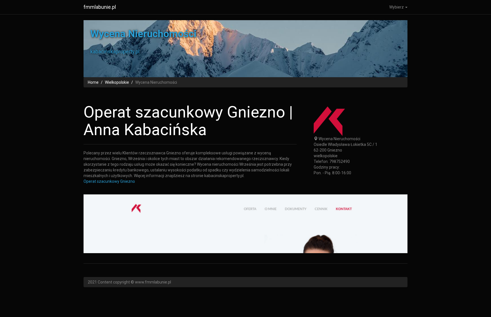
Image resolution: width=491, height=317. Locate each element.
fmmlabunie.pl (100, 7)
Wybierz (397, 7)
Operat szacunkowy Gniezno (109, 181)
